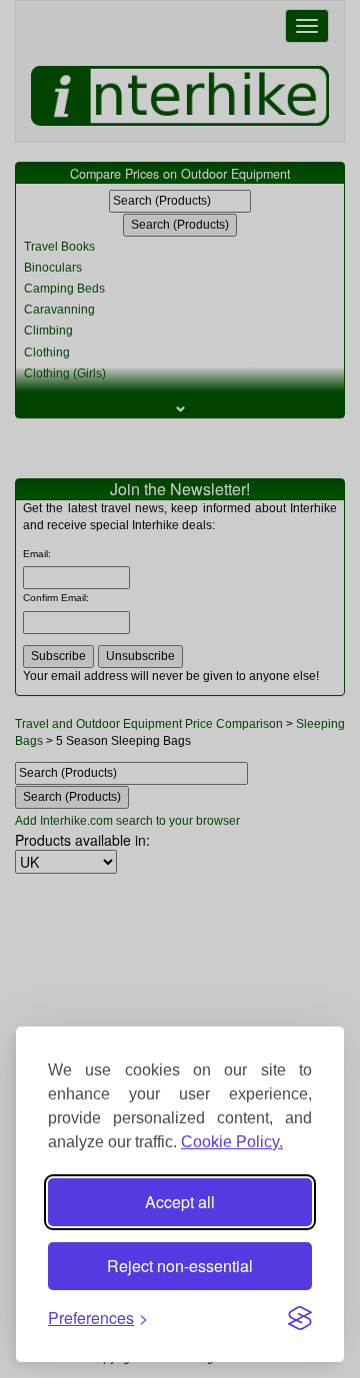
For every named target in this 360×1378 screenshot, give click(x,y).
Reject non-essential (180, 1265)
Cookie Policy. (232, 1141)
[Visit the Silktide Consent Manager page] (300, 1318)
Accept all (180, 1201)
